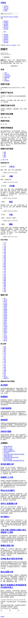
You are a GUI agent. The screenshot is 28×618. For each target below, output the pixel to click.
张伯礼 (5, 314)
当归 (5, 255)
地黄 (5, 252)
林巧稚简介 (7, 452)
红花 (5, 274)
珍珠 (5, 268)
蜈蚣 (5, 282)
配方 (5, 373)
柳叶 (5, 264)
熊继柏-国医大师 (8, 455)
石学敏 (5, 326)
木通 (5, 258)
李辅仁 (5, 320)
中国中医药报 (6, 408)
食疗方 (5, 376)
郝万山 (5, 301)
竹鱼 (11, 215)
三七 (5, 244)
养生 (5, 359)
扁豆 (5, 257)
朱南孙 (5, 328)
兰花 (5, 247)
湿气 (5, 365)
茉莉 (5, 277)
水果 (5, 361)
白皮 (5, 271)
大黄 (5, 254)
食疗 (5, 357)
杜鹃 (5, 261)
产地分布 (6, 74)
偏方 (5, 351)
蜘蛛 (5, 283)
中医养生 (6, 22)
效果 (5, 367)
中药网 (5, 10)
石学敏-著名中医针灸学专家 (11, 457)
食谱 (5, 350)
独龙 (11, 202)
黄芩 (5, 288)
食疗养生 (6, 24)
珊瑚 (5, 266)
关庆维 (5, 312)
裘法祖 (5, 337)
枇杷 (5, 263)
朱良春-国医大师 (8, 446)
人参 (5, 246)
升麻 (5, 249)
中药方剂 (6, 6)
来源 (5, 72)
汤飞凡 (5, 339)
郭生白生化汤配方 (8, 449)
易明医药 (4, 420)
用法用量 (6, 77)
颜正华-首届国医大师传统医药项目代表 (14, 460)
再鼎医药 (4, 397)
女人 (5, 364)
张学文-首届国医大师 (9, 451)
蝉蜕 (11, 224)
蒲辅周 (5, 309)
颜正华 (5, 340)
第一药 (8, 45)
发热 (5, 155)
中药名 (3, 3)
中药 (5, 353)
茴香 (5, 279)
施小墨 (5, 300)
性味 (5, 79)
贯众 (5, 286)
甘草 (5, 269)
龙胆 (5, 291)
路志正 (5, 329)
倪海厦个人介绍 (8, 448)
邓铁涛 (5, 310)
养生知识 (6, 21)
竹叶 (5, 272)
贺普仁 (5, 321)
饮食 (5, 372)
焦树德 (5, 304)
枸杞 (5, 375)
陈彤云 (5, 325)
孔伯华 (5, 336)
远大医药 (4, 385)
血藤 (5, 285)
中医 (5, 368)
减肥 (5, 370)
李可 (5, 298)
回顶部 (2, 616)
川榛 (11, 176)
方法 (5, 356)
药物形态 (6, 80)
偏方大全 (6, 27)
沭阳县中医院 (6, 431)
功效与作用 (7, 76)
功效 (5, 354)
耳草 (5, 275)
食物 (5, 346)
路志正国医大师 (8, 459)
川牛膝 (11, 186)
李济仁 (5, 307)
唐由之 (5, 323)
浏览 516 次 (6, 57)
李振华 (5, 315)
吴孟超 (5, 317)
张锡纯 (5, 306)
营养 (5, 362)
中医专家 (6, 29)
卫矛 (5, 250)
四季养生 (6, 25)
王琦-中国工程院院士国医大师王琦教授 (14, 454)
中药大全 (6, 7)
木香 (5, 260)
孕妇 (5, 348)
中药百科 (6, 9)
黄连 (5, 289)
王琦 (5, 334)
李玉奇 (5, 318)
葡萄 (5, 280)
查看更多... (6, 378)
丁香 (5, 243)
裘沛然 (5, 332)
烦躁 (5, 153)
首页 (5, 31)
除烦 (5, 152)
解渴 (5, 156)
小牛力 (11, 166)
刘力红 (5, 303)
